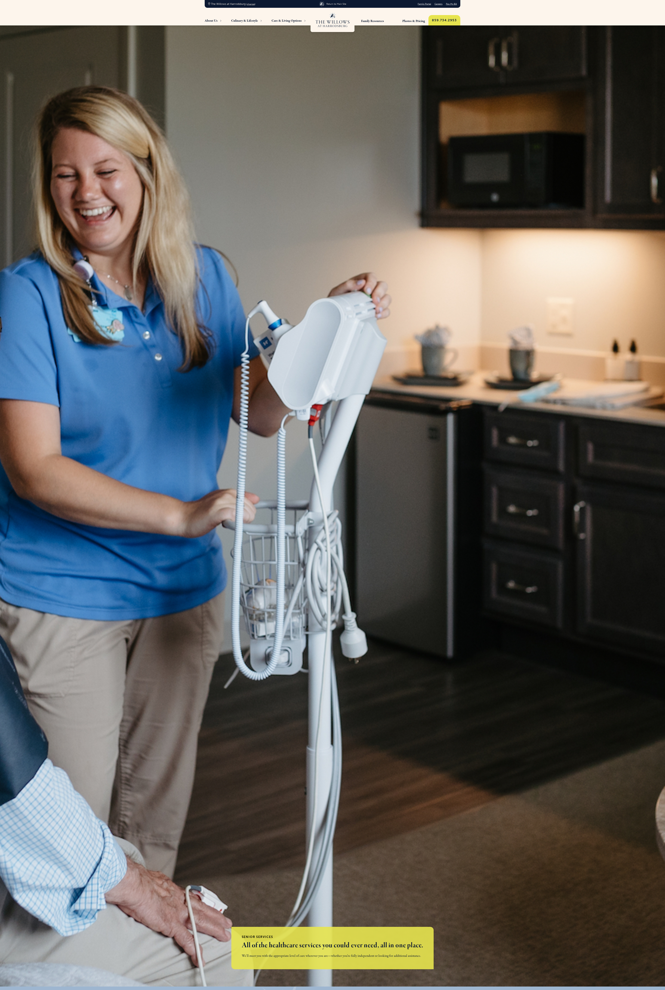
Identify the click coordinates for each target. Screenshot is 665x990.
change (251, 4)
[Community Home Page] (332, 20)
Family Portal (424, 4)
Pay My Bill (451, 4)
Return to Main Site (336, 4)
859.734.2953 (444, 20)
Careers (438, 4)
